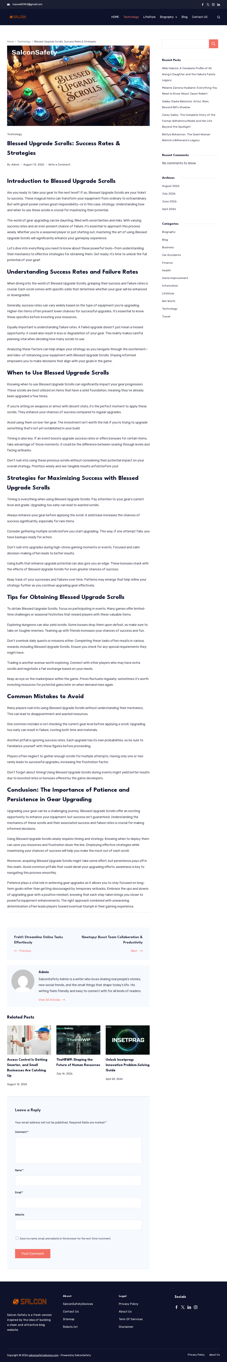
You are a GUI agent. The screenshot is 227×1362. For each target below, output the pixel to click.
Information (170, 285)
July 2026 (169, 193)
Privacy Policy (129, 1304)
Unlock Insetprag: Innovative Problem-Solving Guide (128, 1065)
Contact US (199, 17)
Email (19, 1192)
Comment (21, 1132)
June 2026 (169, 201)
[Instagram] (213, 4)
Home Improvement (175, 278)
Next (134, 951)
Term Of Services (131, 1319)
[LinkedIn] (218, 4)
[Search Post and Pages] (218, 17)
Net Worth (168, 301)
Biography (167, 17)
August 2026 (170, 186)
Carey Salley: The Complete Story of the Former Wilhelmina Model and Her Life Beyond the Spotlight (188, 120)
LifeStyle (149, 17)
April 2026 (169, 209)
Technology (131, 17)
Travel (166, 316)
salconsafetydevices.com (44, 1355)
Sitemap (68, 1319)
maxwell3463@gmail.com (27, 4)
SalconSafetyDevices (78, 1304)
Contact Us (71, 1311)
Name (19, 1170)
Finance (167, 262)
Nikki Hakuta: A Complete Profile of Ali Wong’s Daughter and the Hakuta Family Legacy (188, 74)
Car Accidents (171, 255)
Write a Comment (59, 165)
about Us (214, 1354)
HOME (115, 17)
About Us (125, 1311)
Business (168, 247)
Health (166, 270)
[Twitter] (208, 4)
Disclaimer (126, 1326)
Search (213, 43)
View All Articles (49, 999)
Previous (25, 951)
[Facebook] (202, 4)
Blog (185, 17)
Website (19, 1214)
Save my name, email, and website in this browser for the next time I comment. (65, 1238)
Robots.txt (70, 1326)
